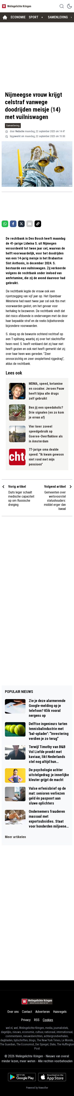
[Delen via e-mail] (29, 223)
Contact (27, 1012)
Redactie (19, 131)
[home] (4, 17)
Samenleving (13, 125)
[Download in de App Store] (52, 1077)
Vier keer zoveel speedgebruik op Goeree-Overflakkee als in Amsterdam (46, 433)
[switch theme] (69, 6)
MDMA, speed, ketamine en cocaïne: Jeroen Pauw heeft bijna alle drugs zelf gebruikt (46, 391)
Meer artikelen (15, 837)
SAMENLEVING (58, 17)
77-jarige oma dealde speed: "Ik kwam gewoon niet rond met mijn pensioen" (46, 457)
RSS (36, 1020)
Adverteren (42, 1012)
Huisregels (60, 1012)
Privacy (26, 1020)
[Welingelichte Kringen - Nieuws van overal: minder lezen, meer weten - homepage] (17, 6)
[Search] (61, 6)
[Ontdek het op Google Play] (22, 1077)
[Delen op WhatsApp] (5, 223)
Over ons (13, 1012)
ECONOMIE (18, 17)
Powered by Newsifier (37, 1087)
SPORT (33, 17)
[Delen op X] (21, 223)
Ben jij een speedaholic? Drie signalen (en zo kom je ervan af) (46, 412)
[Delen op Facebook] (13, 223)
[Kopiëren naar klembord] (38, 223)
